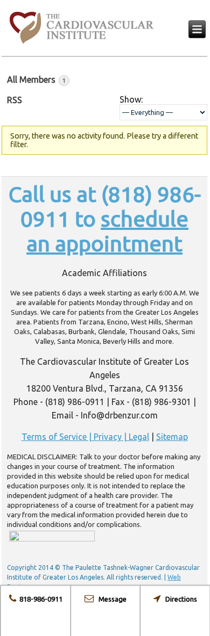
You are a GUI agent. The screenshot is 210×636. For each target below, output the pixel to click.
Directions (178, 599)
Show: (131, 99)
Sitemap (172, 437)
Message (110, 599)
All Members (36, 79)
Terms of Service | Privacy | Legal (85, 437)
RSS (14, 100)
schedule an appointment (107, 231)
